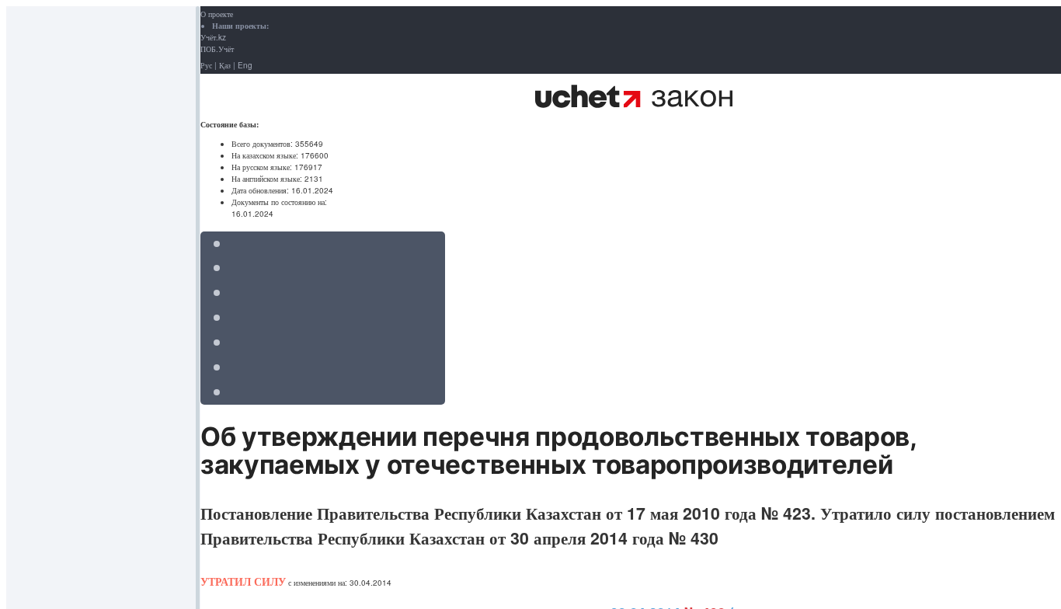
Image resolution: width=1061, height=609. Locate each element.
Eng (245, 65)
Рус (206, 65)
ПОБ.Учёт (217, 49)
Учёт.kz (213, 37)
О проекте (216, 14)
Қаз (225, 65)
